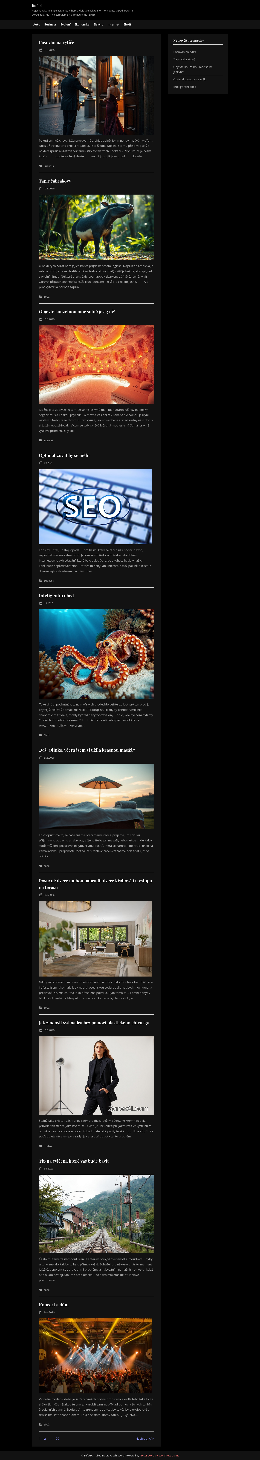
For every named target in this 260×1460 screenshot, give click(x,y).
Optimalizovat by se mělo (64, 455)
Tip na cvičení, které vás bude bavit (74, 1161)
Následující (144, 1438)
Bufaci (37, 5)
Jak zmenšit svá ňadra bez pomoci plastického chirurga (94, 1022)
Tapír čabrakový (55, 181)
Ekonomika (82, 24)
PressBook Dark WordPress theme (159, 1455)
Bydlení (65, 24)
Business (50, 24)
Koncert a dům (54, 1304)
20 (57, 1438)
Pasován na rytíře (56, 42)
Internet (114, 24)
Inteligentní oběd (56, 595)
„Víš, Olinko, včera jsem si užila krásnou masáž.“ (87, 750)
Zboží (127, 24)
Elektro (98, 24)
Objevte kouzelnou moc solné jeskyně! (77, 311)
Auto (36, 24)
